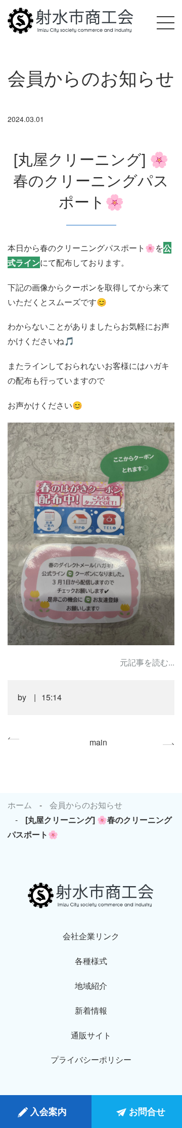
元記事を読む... (147, 662)
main (98, 742)
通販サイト (91, 1035)
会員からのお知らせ (86, 805)
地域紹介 (91, 985)
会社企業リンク (91, 936)
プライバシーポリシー (91, 1059)
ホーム (20, 805)
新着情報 (91, 1010)
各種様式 (91, 961)
